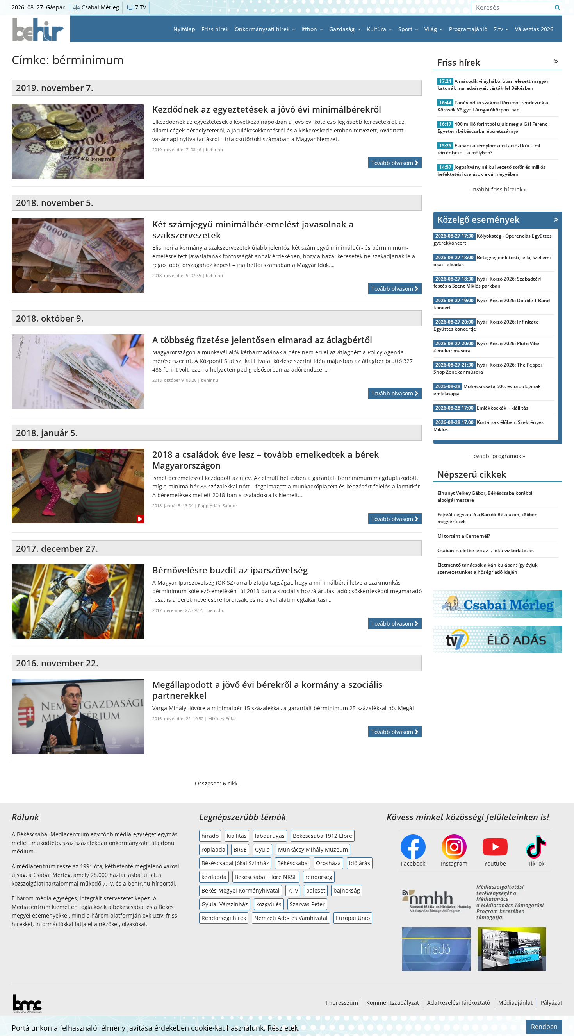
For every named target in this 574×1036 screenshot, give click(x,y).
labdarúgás (270, 835)
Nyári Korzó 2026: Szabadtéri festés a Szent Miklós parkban (487, 282)
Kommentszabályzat (392, 1002)
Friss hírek (214, 29)
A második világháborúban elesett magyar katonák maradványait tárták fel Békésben (493, 84)
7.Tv (293, 890)
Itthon (310, 29)
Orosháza (328, 863)
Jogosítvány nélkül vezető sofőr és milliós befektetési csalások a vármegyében (491, 170)
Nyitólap (184, 29)
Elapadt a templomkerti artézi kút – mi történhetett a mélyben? (488, 149)
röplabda (213, 849)
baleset (315, 890)
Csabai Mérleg (99, 7)
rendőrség (318, 876)
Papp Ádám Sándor (217, 505)
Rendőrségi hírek (223, 917)
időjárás (359, 863)
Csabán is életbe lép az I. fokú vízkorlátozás (485, 550)
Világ (431, 29)
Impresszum (342, 1002)
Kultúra (377, 29)
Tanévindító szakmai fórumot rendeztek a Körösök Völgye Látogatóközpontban (492, 106)
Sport (406, 29)
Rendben (544, 1026)
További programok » (498, 456)
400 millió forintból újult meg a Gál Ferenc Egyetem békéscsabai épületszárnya (492, 127)
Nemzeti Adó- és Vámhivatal (291, 917)
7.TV (140, 7)
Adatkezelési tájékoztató (458, 1002)
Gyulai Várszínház (224, 904)
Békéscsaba (292, 863)
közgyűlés (269, 904)
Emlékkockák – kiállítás (502, 407)
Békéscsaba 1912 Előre (322, 835)
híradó (210, 835)
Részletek (282, 1027)
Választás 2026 (534, 29)
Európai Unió (353, 917)
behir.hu (214, 149)
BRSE (240, 849)
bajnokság (346, 890)
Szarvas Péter (307, 904)
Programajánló (468, 29)
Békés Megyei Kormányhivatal (240, 890)
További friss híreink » (498, 189)
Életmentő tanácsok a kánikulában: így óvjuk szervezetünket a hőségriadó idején (487, 568)
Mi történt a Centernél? (463, 536)
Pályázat (551, 1002)
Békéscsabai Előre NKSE (266, 876)
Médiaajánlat (515, 1002)
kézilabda (213, 876)
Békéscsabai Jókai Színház (235, 863)
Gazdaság (342, 29)
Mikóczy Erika (221, 718)
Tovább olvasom (393, 162)
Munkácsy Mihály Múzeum (313, 849)
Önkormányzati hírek (263, 29)
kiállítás (237, 835)
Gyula (262, 849)
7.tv (499, 29)
